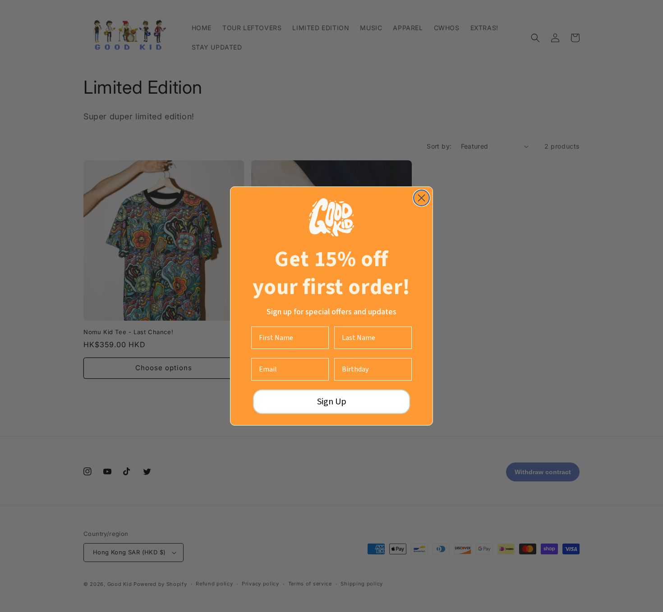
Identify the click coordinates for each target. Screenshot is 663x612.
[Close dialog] (421, 198)
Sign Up (331, 401)
